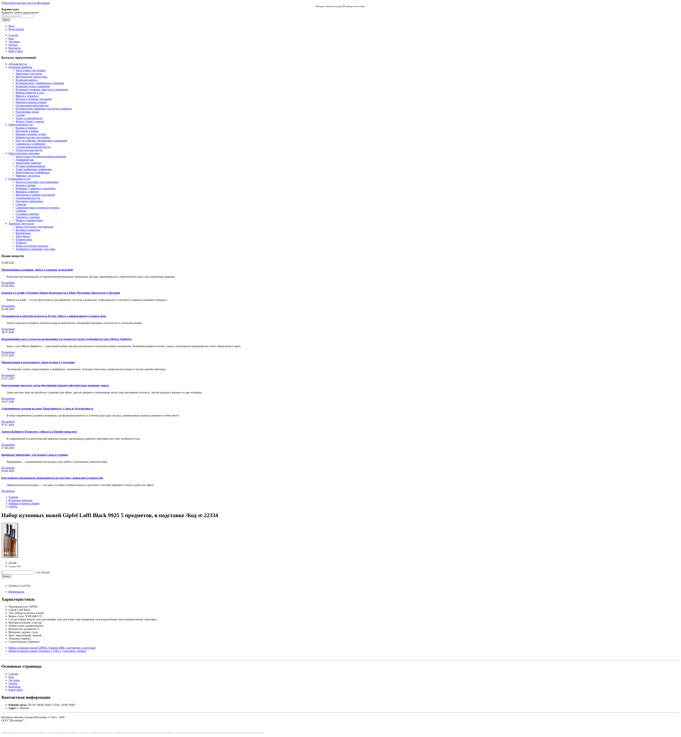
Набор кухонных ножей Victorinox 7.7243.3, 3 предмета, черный (47, 650)
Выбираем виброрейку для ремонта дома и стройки (34, 454)
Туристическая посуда (29, 150)
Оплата (13, 44)
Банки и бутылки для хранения (34, 226)
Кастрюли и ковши (27, 130)
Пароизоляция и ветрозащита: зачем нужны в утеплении (37, 362)
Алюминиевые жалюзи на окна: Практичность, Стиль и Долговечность (47, 408)
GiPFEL (13, 506)
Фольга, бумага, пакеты (30, 121)
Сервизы (21, 204)
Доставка (14, 41)
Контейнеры (23, 233)
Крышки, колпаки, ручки (31, 134)
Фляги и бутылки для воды (32, 245)
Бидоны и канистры (28, 229)
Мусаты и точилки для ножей (34, 99)
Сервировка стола (19, 178)
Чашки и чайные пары (29, 220)
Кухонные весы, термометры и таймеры (40, 83)
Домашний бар (25, 159)
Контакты (14, 47)
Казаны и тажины (26, 127)
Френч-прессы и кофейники (33, 172)
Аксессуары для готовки (30, 70)
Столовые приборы (27, 213)
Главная (13, 35)
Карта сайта (16, 51)
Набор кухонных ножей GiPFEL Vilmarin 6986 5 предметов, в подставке (52, 647)
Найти (6, 19)
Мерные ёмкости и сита (30, 92)
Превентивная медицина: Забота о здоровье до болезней (37, 269)
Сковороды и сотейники (30, 143)
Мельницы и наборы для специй (35, 194)
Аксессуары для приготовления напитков (41, 156)
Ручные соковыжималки (30, 166)
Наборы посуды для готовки (33, 137)
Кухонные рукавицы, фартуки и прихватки (42, 89)
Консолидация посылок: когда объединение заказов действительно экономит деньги (55, 385)
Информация (16, 591)
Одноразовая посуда (28, 197)
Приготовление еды (21, 124)
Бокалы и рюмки (26, 185)
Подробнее (8, 282)
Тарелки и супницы (28, 217)
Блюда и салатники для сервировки (37, 181)
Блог (11, 38)
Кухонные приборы (20, 67)
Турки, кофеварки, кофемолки (34, 169)
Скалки (20, 114)
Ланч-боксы (23, 236)
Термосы (21, 242)
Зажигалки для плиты (29, 73)
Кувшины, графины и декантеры (36, 188)
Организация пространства (32, 105)
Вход (12, 25)
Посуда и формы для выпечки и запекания (41, 140)
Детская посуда (18, 63)
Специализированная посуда (33, 146)
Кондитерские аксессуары (31, 76)
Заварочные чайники (28, 162)
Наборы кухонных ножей (31, 102)
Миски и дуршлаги (27, 95)
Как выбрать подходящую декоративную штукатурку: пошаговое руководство (52, 477)
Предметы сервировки (29, 201)
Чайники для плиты (28, 175)
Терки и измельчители (29, 118)
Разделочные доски (27, 111)
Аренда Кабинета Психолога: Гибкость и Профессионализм (39, 431)
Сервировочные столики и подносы (37, 207)
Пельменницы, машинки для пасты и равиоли (44, 108)
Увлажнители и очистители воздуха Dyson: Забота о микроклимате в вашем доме (53, 316)
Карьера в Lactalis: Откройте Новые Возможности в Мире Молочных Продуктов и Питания (60, 292)
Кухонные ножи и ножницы (33, 86)
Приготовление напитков (24, 153)
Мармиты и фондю (27, 191)
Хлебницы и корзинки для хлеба (35, 249)
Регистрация (16, 29)
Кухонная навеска (26, 79)
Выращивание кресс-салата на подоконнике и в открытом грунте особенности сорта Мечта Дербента (66, 339)
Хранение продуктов (21, 223)
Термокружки (24, 239)
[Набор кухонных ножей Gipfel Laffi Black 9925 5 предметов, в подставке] (9, 556)
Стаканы (21, 210)
